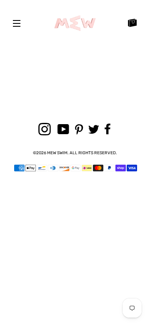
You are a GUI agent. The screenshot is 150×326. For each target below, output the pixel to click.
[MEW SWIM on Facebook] (109, 129)
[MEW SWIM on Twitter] (95, 130)
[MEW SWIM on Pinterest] (80, 130)
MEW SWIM (57, 152)
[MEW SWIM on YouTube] (65, 130)
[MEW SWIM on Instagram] (46, 130)
